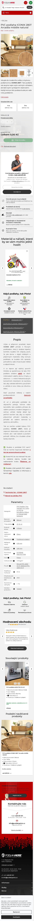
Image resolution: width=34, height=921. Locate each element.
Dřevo (18, 534)
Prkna (19, 557)
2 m (19, 683)
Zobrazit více (17, 648)
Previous (2, 268)
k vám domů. (26, 209)
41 (21, 524)
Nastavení (16, 912)
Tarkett (19, 589)
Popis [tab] (5, 320)
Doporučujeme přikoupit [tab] (15, 324)
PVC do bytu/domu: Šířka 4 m (23, 512)
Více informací (5, 908)
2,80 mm (19, 548)
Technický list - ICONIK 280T (16, 492)
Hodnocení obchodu (17, 621)
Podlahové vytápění (23, 539)
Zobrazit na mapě (7, 865)
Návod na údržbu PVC (13, 496)
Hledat (29, 7)
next (31, 669)
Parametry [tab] (16, 320)
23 (17, 524)
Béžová (19, 520)
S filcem (19, 528)
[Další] (32, 73)
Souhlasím (16, 917)
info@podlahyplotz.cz (18, 181)
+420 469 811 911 (20, 175)
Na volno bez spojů (14, 271)
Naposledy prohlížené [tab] (14, 332)
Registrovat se (17, 795)
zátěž (20, 373)
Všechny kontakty (16, 830)
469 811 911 (17, 816)
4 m (15, 683)
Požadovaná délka (7, 118)
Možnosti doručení (10, 146)
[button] (8, 107)
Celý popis (4, 97)
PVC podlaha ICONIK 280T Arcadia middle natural (15, 754)
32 (19, 524)
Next (31, 268)
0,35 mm (19, 543)
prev (2, 669)
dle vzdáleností (17, 215)
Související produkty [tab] (13, 328)
